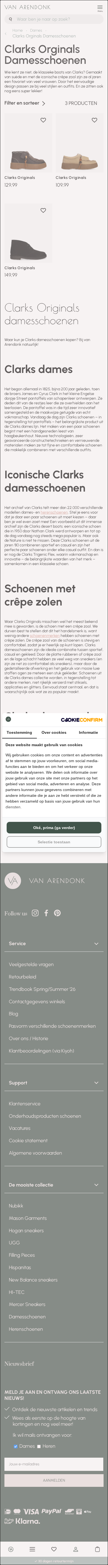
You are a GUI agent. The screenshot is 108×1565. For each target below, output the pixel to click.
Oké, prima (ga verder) (54, 827)
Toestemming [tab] (19, 732)
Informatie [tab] (88, 732)
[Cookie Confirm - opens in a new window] (81, 720)
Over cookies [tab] (54, 732)
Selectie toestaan (54, 842)
